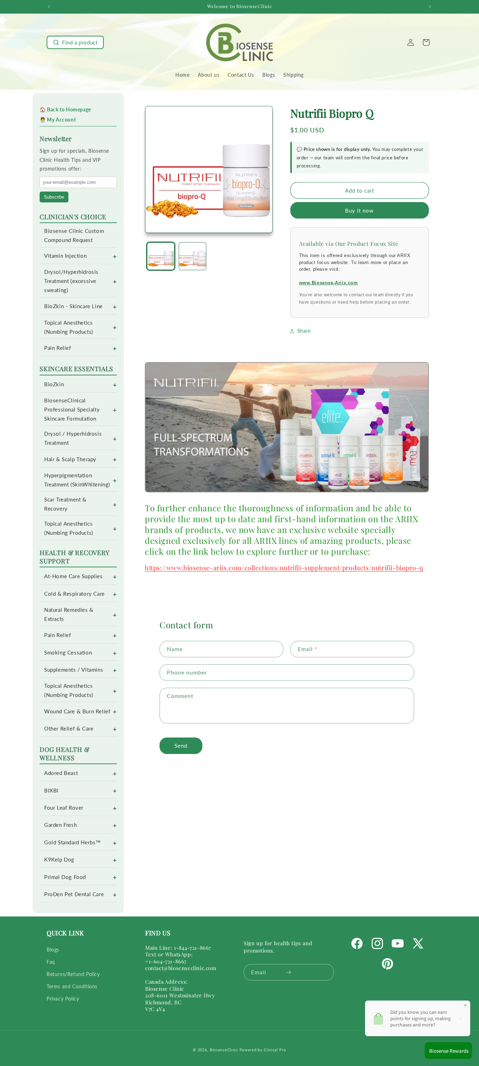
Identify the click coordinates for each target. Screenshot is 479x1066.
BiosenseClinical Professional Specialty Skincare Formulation (72, 409)
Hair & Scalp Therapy (70, 459)
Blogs (53, 950)
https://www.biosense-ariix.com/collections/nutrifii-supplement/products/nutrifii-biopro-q (284, 567)
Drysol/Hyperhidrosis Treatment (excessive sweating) (71, 281)
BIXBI (51, 791)
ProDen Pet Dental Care (74, 894)
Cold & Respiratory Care (74, 594)
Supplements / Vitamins (73, 670)
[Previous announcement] (49, 6)
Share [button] (304, 331)
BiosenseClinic (224, 1049)
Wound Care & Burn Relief (77, 711)
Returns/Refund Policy (73, 974)
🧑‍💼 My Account (58, 120)
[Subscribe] (288, 972)
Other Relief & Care (68, 729)
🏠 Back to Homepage (65, 109)
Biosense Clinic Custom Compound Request (74, 235)
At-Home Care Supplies (73, 576)
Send (181, 745)
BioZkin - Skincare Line (73, 306)
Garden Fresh (60, 825)
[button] (75, 42)
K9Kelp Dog (59, 860)
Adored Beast (61, 773)
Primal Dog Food (65, 877)
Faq (51, 962)
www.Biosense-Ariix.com (328, 282)
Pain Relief (57, 348)
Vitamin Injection (65, 256)
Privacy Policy (63, 999)
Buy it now (359, 210)
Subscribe (54, 197)
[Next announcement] (430, 6)
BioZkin (54, 384)
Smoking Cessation (68, 653)
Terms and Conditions (72, 986)
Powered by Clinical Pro (263, 1049)
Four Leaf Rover (63, 808)
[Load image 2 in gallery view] (192, 256)
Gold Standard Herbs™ (72, 842)
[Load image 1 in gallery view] (161, 256)
